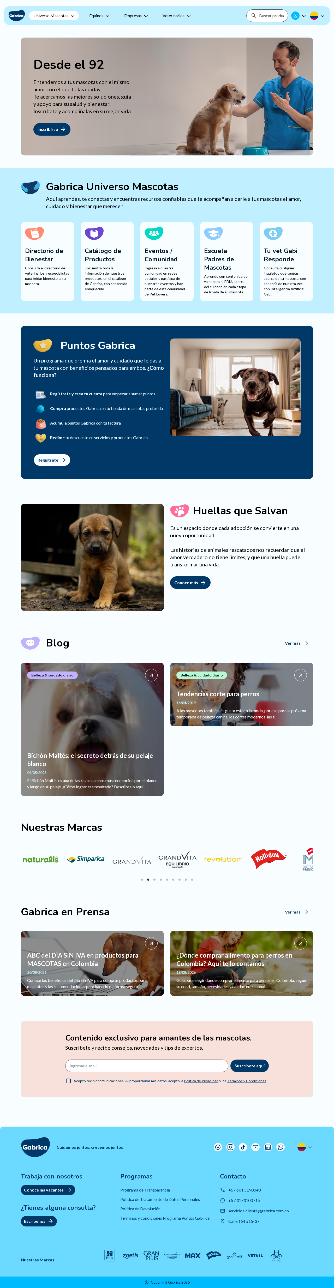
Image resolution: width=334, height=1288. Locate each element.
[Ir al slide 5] (167, 880)
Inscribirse (48, 129)
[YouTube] (255, 1147)
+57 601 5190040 (244, 1189)
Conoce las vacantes (44, 1189)
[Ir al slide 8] (186, 880)
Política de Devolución (140, 1208)
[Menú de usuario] (299, 15)
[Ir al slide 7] (179, 880)
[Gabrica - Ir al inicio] (16, 15)
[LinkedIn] (268, 1147)
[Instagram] (230, 1147)
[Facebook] (218, 1147)
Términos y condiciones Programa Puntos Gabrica (165, 1218)
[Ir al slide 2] (148, 880)
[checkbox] (68, 1081)
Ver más (293, 642)
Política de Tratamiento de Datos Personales (160, 1199)
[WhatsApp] (280, 1147)
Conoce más (186, 582)
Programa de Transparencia (145, 1189)
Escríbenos (34, 1221)
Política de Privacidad (201, 1081)
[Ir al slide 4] (161, 880)
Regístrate (48, 459)
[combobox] (271, 16)
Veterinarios (173, 15)
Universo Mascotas (50, 15)
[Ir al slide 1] (142, 880)
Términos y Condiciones (246, 1081)
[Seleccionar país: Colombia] (318, 15)
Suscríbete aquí (250, 1065)
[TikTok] (243, 1147)
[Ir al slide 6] (173, 880)
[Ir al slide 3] (154, 880)
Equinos (96, 15)
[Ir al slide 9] (192, 880)
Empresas (133, 15)
